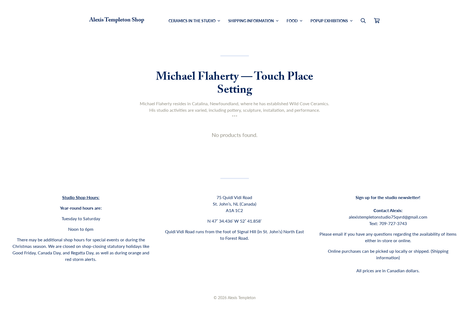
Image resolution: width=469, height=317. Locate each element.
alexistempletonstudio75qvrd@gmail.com (388, 217)
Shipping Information (251, 20)
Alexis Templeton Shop (116, 20)
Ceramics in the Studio (192, 20)
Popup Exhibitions (329, 20)
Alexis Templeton (242, 297)
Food (293, 20)
